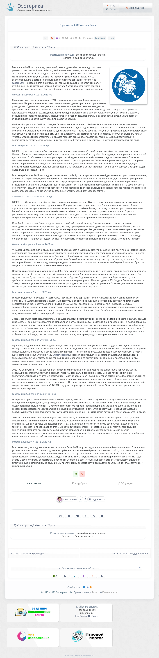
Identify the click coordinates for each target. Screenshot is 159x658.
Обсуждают (127, 483)
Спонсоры (22, 47)
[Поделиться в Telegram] (69, 515)
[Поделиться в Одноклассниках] (86, 515)
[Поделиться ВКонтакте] (77, 515)
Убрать (50, 47)
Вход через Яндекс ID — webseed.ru (79, 655)
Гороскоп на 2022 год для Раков (131, 553)
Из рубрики (80, 483)
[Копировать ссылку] (60, 515)
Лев (112, 37)
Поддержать (98, 499)
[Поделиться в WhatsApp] (94, 515)
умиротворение (61, 354)
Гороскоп (100, 37)
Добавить (37, 47)
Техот (95, 592)
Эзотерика (30, 5)
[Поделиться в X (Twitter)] (102, 515)
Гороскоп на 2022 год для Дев (26, 553)
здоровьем (18, 82)
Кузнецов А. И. (110, 592)
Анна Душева (69, 499)
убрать (94, 615)
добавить (82, 615)
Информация (33, 483)
